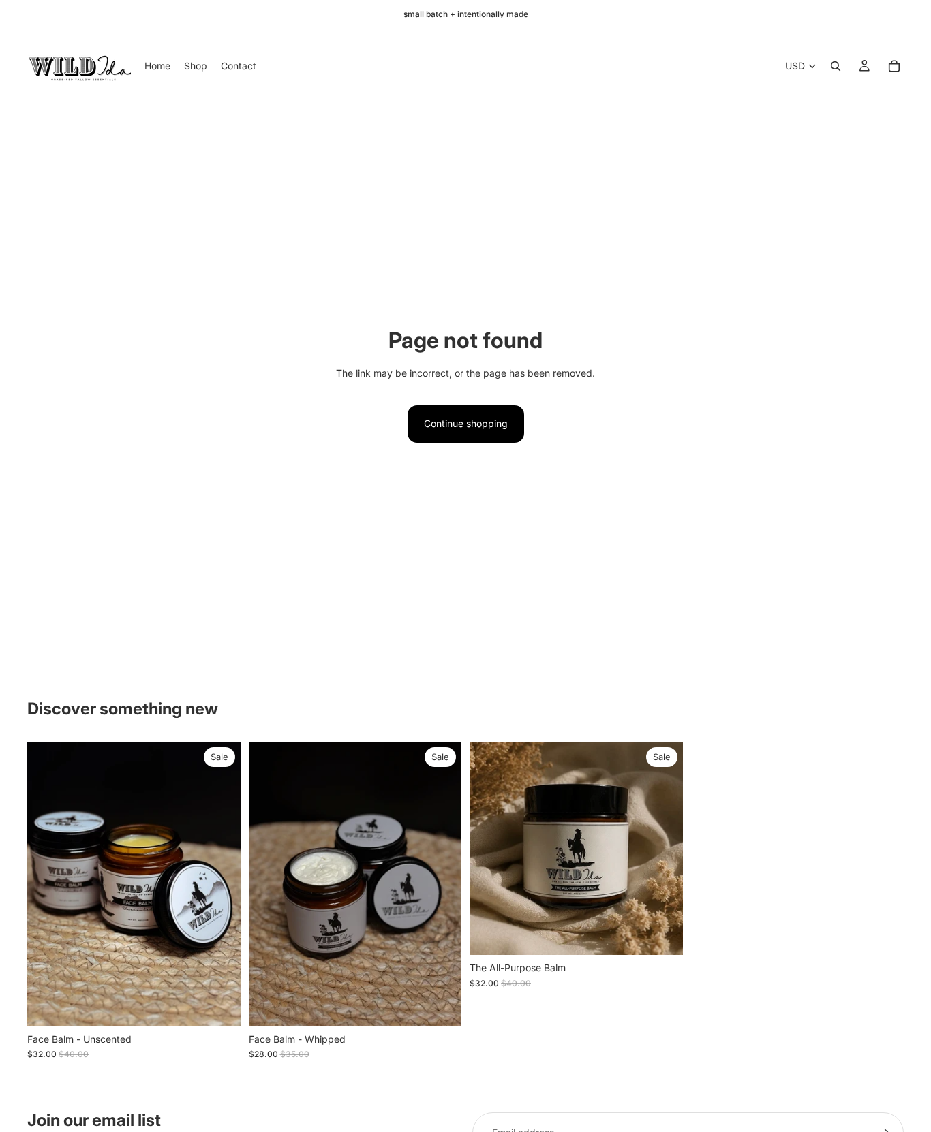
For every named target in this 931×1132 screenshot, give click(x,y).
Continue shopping (466, 423)
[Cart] (894, 66)
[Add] (219, 1005)
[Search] (836, 66)
